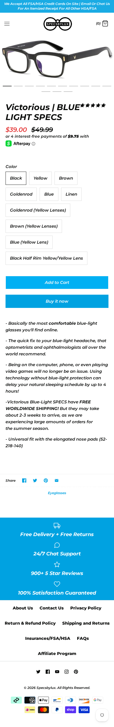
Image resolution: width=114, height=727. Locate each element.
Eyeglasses (57, 493)
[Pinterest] (76, 672)
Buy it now (57, 301)
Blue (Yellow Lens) (29, 242)
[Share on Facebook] (24, 480)
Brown (66, 178)
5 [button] (51, 88)
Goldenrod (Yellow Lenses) (38, 210)
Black (16, 178)
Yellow (40, 178)
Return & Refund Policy (30, 623)
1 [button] (7, 88)
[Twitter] (38, 672)
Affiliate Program (57, 653)
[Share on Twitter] (35, 480)
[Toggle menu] (7, 23)
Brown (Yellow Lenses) (34, 226)
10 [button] (107, 88)
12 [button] (57, 94)
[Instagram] (66, 672)
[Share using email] (57, 480)
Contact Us (52, 608)
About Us (23, 608)
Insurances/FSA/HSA (47, 638)
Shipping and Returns (86, 623)
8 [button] (84, 88)
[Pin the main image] (46, 480)
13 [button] (68, 94)
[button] (92, 105)
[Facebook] (48, 672)
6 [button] (62, 88)
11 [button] (46, 94)
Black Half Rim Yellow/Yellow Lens (46, 258)
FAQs (83, 638)
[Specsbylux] (57, 24)
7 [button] (73, 88)
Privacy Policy (85, 608)
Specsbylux (46, 688)
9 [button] (96, 88)
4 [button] (40, 88)
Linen (71, 194)
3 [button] (29, 88)
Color (11, 166)
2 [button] (18, 88)
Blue (49, 194)
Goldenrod (21, 194)
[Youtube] (57, 672)
